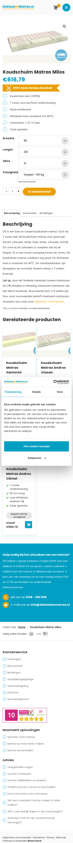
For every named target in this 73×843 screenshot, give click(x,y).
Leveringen (14, 659)
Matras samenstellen (20, 750)
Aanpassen (34, 457)
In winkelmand (39, 192)
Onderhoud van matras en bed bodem (31, 787)
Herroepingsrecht (18, 699)
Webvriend (34, 840)
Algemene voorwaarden (17, 837)
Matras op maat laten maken (25, 743)
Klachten (12, 692)
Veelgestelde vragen (20, 767)
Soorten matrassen (19, 774)
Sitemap (61, 837)
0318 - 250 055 (36, 597)
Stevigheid (10, 172)
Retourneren (15, 666)
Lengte (8, 149)
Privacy (50, 837)
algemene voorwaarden (49, 301)
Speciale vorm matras (21, 737)
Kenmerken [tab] (29, 213)
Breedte (8, 138)
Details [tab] (36, 391)
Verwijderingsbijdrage (20, 679)
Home (22, 627)
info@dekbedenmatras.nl (50, 605)
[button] (64, 26)
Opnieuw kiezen (27, 181)
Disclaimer (39, 837)
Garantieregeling (17, 686)
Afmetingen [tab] (46, 213)
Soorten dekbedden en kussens (26, 780)
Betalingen (14, 672)
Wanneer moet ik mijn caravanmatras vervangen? (31, 820)
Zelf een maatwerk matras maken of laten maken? (33, 803)
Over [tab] (60, 391)
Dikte (6, 161)
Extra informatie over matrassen (27, 793)
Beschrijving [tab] (12, 213)
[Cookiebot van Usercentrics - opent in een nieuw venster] (53, 382)
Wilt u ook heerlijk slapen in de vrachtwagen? (35, 811)
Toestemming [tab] (13, 391)
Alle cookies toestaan (36, 446)
